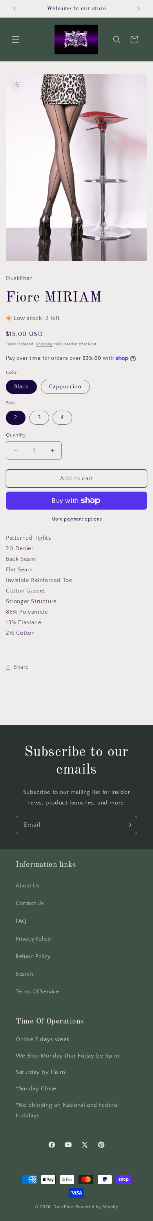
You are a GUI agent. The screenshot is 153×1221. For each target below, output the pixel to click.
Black (21, 387)
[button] (15, 39)
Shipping (44, 344)
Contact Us (30, 903)
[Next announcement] (138, 8)
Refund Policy (33, 956)
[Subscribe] (128, 825)
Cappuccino (65, 387)
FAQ (21, 921)
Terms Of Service (37, 992)
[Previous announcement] (14, 8)
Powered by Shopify (97, 1207)
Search (25, 974)
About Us (28, 886)
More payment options (76, 519)
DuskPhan (64, 1207)
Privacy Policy (33, 939)
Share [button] (21, 667)
